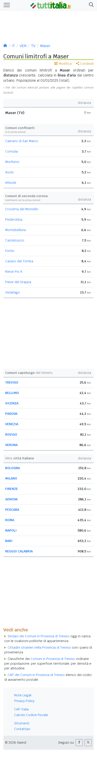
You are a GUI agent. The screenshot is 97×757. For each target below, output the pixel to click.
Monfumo (12, 162)
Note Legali (22, 695)
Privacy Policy (24, 701)
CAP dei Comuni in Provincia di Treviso (36, 675)
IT (13, 45)
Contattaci (22, 729)
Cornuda (11, 151)
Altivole (10, 183)
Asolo (9, 172)
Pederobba (13, 219)
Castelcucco (14, 240)
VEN (23, 45)
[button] (90, 5)
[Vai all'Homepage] (50, 5)
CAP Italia (21, 709)
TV (33, 45)
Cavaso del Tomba (19, 261)
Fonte (9, 251)
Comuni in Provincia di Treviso (53, 659)
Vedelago (12, 292)
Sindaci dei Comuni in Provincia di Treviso (38, 636)
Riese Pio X (13, 272)
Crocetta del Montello (21, 209)
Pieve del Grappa (18, 282)
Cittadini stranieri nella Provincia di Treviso (39, 647)
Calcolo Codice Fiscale (31, 715)
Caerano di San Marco (21, 141)
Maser (45, 45)
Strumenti (21, 723)
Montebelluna (15, 230)
